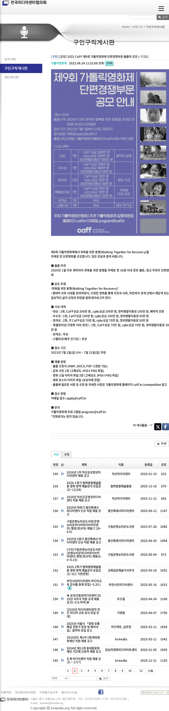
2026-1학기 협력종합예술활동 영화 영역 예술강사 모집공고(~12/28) (84, 486)
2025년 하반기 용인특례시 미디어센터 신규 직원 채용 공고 (84, 510)
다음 (150, 670)
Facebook (165, 426)
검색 (164, 16)
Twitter (157, 426)
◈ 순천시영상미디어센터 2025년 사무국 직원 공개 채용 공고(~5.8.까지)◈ (84, 598)
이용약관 (6, 692)
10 (130, 670)
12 (141, 670)
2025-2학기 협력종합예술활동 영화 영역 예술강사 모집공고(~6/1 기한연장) (84, 570)
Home (125, 26)
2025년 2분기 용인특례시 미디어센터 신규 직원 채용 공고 (84, 540)
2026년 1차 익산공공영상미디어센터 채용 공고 (84, 474)
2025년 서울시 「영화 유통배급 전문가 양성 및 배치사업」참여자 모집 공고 (83, 626)
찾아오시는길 (69, 692)
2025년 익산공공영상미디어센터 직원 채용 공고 (84, 498)
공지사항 (10, 59)
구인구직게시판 (16, 68)
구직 (66, 454)
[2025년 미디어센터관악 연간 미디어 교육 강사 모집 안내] (83, 612)
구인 (56, 454)
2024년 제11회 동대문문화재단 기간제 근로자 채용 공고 (84, 650)
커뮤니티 (137, 26)
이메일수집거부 (48, 692)
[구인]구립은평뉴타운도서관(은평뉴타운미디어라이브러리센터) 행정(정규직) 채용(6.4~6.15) (84, 554)
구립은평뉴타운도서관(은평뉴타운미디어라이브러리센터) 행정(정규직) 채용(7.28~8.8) (84, 526)
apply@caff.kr (76, 398)
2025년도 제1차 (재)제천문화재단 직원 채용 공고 (83, 639)
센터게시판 (11, 77)
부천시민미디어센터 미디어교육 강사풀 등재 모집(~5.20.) (84, 584)
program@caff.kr (93, 412)
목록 (164, 443)
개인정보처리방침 (25, 692)
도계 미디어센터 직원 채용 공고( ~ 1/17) (84, 660)
